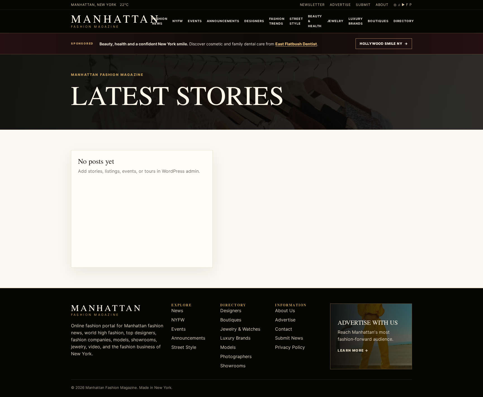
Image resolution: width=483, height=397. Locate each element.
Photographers (236, 356)
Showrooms (232, 365)
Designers (254, 21)
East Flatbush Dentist (296, 43)
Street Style (296, 21)
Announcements (223, 21)
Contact (283, 329)
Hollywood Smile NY (384, 43)
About (382, 5)
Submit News (289, 338)
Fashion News (159, 21)
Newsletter (312, 5)
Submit (363, 5)
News (177, 310)
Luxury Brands (356, 21)
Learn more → (353, 350)
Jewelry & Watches (240, 329)
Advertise (340, 5)
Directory (404, 21)
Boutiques (378, 21)
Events (195, 21)
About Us (285, 310)
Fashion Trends (277, 21)
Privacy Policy (290, 347)
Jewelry (335, 21)
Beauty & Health (315, 21)
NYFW (177, 21)
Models (228, 347)
